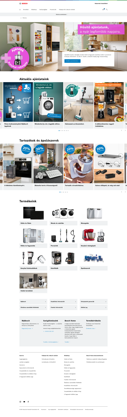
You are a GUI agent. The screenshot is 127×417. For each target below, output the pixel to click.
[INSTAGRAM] (20, 401)
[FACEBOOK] (28, 401)
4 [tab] (64, 130)
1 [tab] (59, 130)
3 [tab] (62, 130)
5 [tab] (66, 130)
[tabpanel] (78, 105)
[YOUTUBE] (24, 401)
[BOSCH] (23, 3)
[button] (20, 9)
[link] (107, 10)
